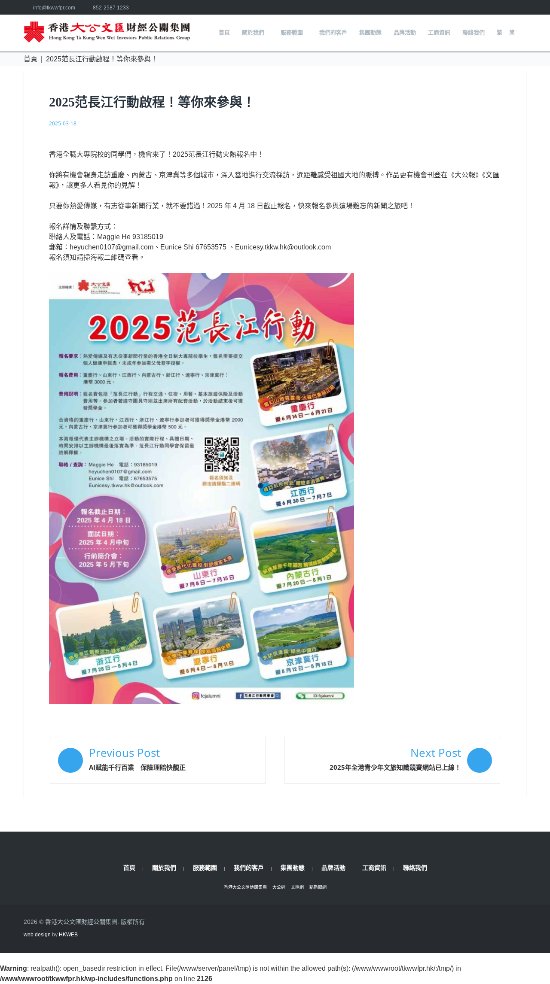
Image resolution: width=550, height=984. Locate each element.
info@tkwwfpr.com (54, 8)
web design (37, 935)
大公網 (278, 887)
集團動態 (293, 867)
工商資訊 (374, 867)
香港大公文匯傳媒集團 (245, 887)
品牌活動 (333, 867)
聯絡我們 (415, 867)
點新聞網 (318, 887)
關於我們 (164, 867)
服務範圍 (205, 867)
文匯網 (297, 887)
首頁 (30, 59)
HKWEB (68, 935)
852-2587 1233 (111, 8)
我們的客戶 (249, 867)
